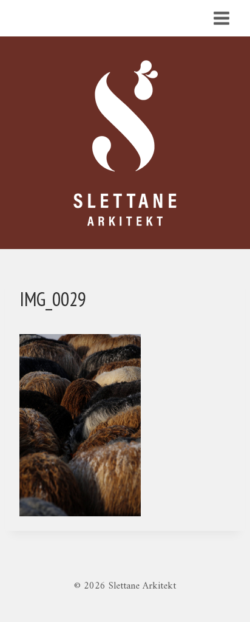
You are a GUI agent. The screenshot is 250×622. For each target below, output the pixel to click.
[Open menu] (221, 17)
